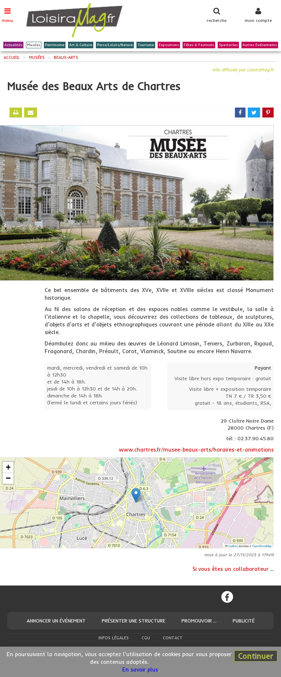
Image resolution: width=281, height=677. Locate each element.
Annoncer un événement (56, 621)
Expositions (169, 44)
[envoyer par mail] (30, 112)
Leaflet (232, 546)
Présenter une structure (133, 621)
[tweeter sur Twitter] (254, 112)
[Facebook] (227, 597)
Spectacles (228, 44)
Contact (173, 637)
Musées (33, 44)
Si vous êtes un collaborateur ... (233, 568)
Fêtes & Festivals (199, 44)
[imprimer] (16, 112)
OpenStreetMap (261, 546)
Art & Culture (80, 44)
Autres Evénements (260, 44)
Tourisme (146, 44)
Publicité (244, 621)
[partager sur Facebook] (240, 112)
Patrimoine (54, 44)
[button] (135, 495)
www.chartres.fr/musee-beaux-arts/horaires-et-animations (196, 449)
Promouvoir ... (199, 621)
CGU (146, 637)
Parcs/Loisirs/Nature (115, 44)
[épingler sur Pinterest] (268, 112)
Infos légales (113, 637)
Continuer (255, 656)
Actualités (13, 44)
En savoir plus (140, 669)
